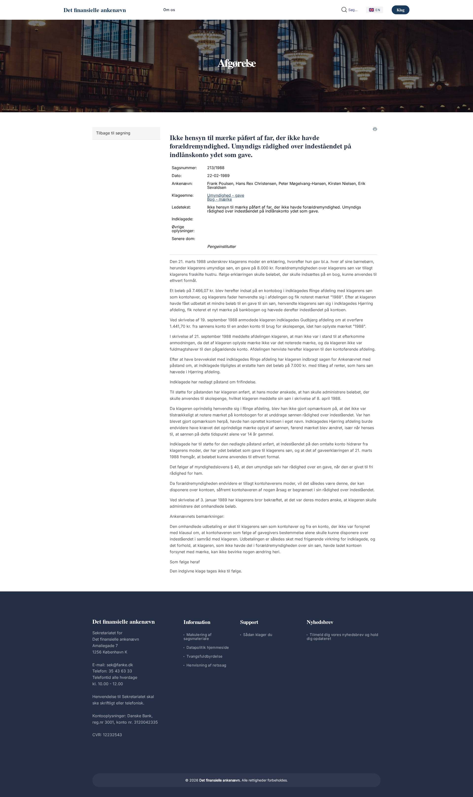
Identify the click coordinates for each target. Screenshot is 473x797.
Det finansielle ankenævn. (220, 780)
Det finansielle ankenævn (95, 9)
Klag (401, 10)
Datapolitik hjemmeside (207, 647)
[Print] (375, 129)
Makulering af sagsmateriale (198, 636)
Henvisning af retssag (206, 665)
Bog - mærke (219, 199)
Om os (169, 9)
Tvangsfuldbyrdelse (204, 656)
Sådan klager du (257, 634)
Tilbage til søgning (113, 132)
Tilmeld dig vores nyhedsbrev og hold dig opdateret (342, 636)
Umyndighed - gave (225, 195)
